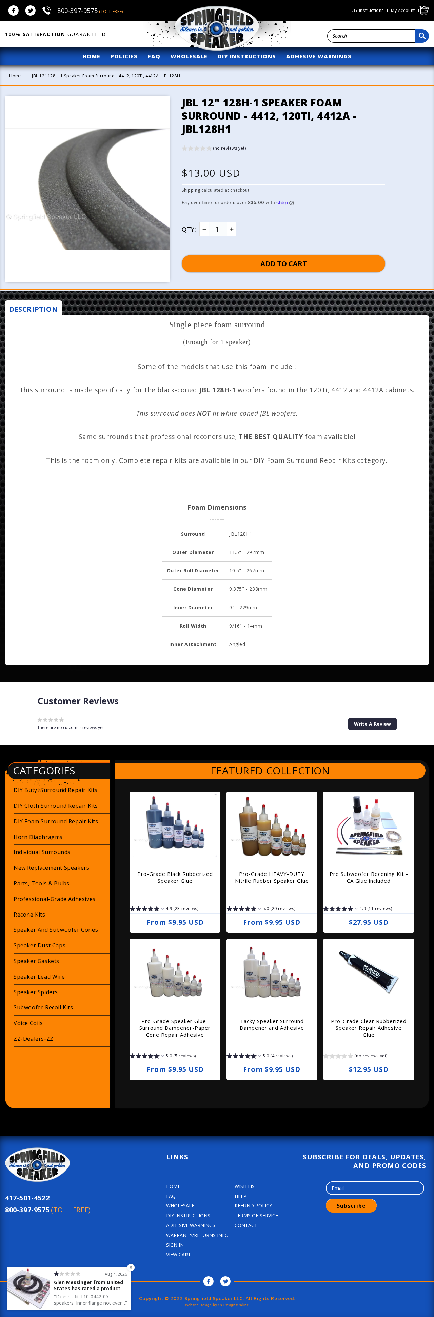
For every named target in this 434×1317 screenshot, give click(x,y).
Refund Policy (253, 1205)
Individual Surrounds (42, 852)
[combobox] (371, 36)
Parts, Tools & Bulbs (42, 883)
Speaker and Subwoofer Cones (56, 929)
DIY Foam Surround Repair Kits (56, 821)
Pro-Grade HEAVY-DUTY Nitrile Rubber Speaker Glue (272, 877)
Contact (246, 1225)
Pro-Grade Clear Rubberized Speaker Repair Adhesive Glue (369, 1028)
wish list (246, 1186)
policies (124, 56)
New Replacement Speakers (51, 867)
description (33, 309)
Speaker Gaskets (36, 961)
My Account (403, 10)
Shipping (191, 190)
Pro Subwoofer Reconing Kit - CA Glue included (369, 877)
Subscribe (351, 1206)
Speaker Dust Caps (39, 945)
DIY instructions (367, 10)
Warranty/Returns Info (197, 1235)
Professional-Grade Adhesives (55, 899)
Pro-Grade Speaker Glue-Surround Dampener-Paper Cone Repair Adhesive (175, 1028)
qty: (189, 229)
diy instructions (247, 56)
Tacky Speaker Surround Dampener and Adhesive (272, 1024)
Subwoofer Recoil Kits (43, 1007)
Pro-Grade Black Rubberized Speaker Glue (175, 877)
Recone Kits (29, 914)
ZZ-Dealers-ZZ (34, 1038)
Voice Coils (28, 1023)
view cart (178, 1254)
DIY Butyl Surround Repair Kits (56, 790)
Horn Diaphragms (38, 837)
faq (154, 56)
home (91, 56)
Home (15, 76)
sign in (175, 1245)
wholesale (189, 56)
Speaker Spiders (36, 992)
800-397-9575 (90, 10)
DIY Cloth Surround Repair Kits (56, 805)
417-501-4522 (27, 1197)
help (240, 1196)
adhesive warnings (319, 56)
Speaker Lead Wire (39, 976)
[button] (214, 149)
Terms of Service (256, 1215)
